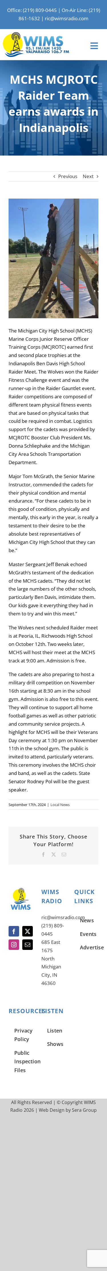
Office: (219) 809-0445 (32, 10)
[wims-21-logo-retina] (36, 34)
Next (88, 176)
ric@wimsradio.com (66, 18)
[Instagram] (14, 944)
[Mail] (27, 944)
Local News (60, 804)
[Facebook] (14, 931)
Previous (67, 176)
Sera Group (84, 1110)
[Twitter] (27, 931)
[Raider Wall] (53, 258)
